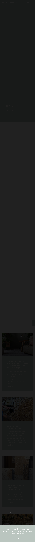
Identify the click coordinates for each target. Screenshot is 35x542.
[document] (17, 271)
